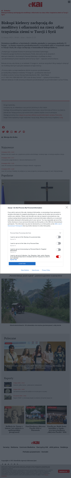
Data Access (35, 270)
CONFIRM (22, 263)
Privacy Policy (46, 270)
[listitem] (35, 233)
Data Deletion (25, 270)
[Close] (67, 208)
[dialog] (35, 239)
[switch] (58, 237)
